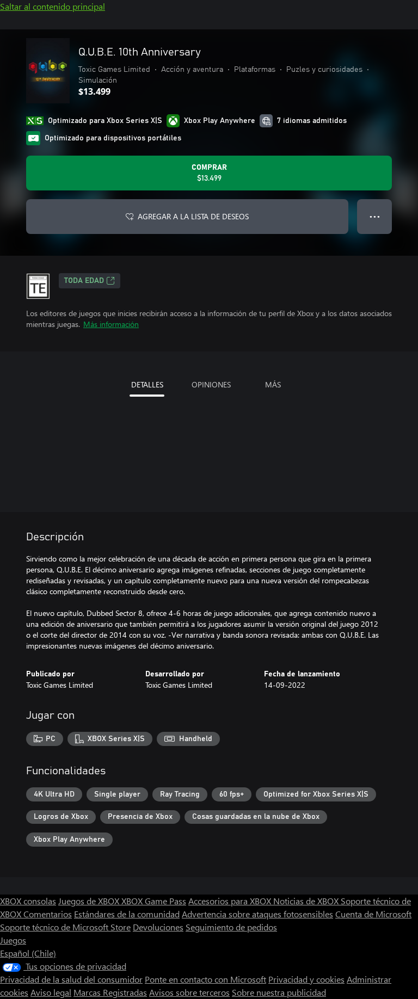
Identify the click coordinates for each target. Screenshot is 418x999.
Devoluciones (158, 927)
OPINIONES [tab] (211, 384)
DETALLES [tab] (147, 384)
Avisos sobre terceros (189, 992)
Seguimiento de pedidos (231, 927)
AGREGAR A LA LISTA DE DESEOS (193, 216)
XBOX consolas (28, 900)
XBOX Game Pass (153, 900)
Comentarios (47, 914)
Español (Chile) (28, 953)
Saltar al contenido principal (52, 6)
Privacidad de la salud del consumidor (71, 979)
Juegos (13, 940)
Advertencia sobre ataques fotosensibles (257, 914)
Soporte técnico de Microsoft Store (65, 927)
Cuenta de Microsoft (373, 914)
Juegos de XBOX (89, 900)
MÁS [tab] (273, 384)
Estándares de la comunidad (127, 914)
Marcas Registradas (110, 992)
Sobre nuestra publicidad (279, 992)
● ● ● (375, 216)
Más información (111, 324)
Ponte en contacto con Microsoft (205, 979)
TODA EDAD (84, 281)
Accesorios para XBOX (230, 900)
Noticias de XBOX (307, 900)
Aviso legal (50, 992)
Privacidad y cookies (306, 979)
